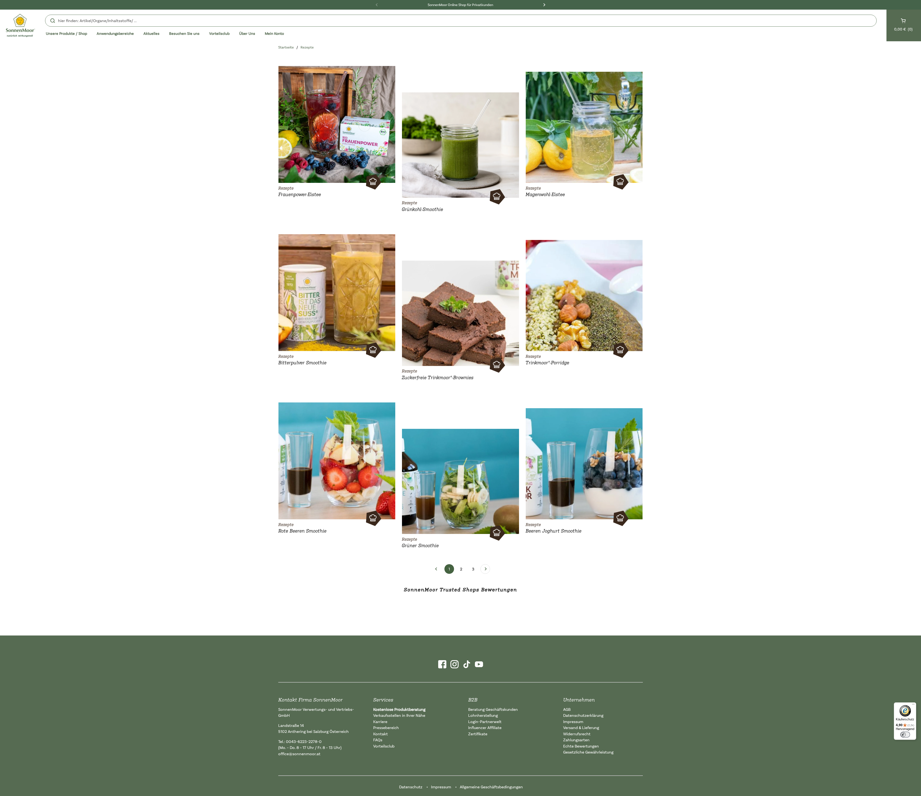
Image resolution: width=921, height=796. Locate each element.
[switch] (905, 734)
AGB (567, 709)
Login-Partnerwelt (485, 721)
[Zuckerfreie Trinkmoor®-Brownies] (460, 312)
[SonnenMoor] (20, 25)
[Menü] (913, 705)
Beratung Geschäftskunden (493, 709)
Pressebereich (386, 727)
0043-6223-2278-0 (304, 741)
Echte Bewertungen (581, 745)
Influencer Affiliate (485, 727)
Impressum (573, 721)
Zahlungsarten (576, 739)
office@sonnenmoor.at (299, 753)
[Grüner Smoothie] (460, 480)
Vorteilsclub (384, 745)
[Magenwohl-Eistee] (584, 126)
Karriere (380, 721)
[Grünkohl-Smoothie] (460, 144)
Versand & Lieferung (581, 727)
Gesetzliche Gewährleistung (588, 751)
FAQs (377, 739)
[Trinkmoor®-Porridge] (584, 294)
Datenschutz (410, 786)
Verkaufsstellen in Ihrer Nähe (399, 715)
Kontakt (380, 733)
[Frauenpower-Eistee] (337, 123)
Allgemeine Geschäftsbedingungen (491, 786)
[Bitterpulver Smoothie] (337, 291)
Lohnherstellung (483, 715)
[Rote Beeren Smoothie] (337, 459)
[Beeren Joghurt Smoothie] (584, 462)
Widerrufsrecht (576, 733)
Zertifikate (477, 733)
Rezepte (307, 47)
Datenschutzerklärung (583, 715)
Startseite (286, 47)
